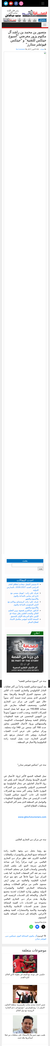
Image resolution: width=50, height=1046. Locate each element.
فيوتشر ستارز (40, 939)
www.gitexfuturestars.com (32, 817)
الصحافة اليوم (22, 936)
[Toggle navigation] (42, 3)
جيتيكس (12, 936)
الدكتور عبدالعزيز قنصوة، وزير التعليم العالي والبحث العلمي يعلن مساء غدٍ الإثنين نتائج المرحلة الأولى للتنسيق (23, 613)
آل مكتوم (33, 936)
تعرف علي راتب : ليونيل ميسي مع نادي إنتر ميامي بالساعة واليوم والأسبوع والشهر (24, 596)
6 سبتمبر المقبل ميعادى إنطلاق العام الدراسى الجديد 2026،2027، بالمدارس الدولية (22, 587)
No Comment (20, 49)
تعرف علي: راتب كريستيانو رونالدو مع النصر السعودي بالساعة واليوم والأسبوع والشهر (23, 604)
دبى (6, 936)
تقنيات (42, 49)
